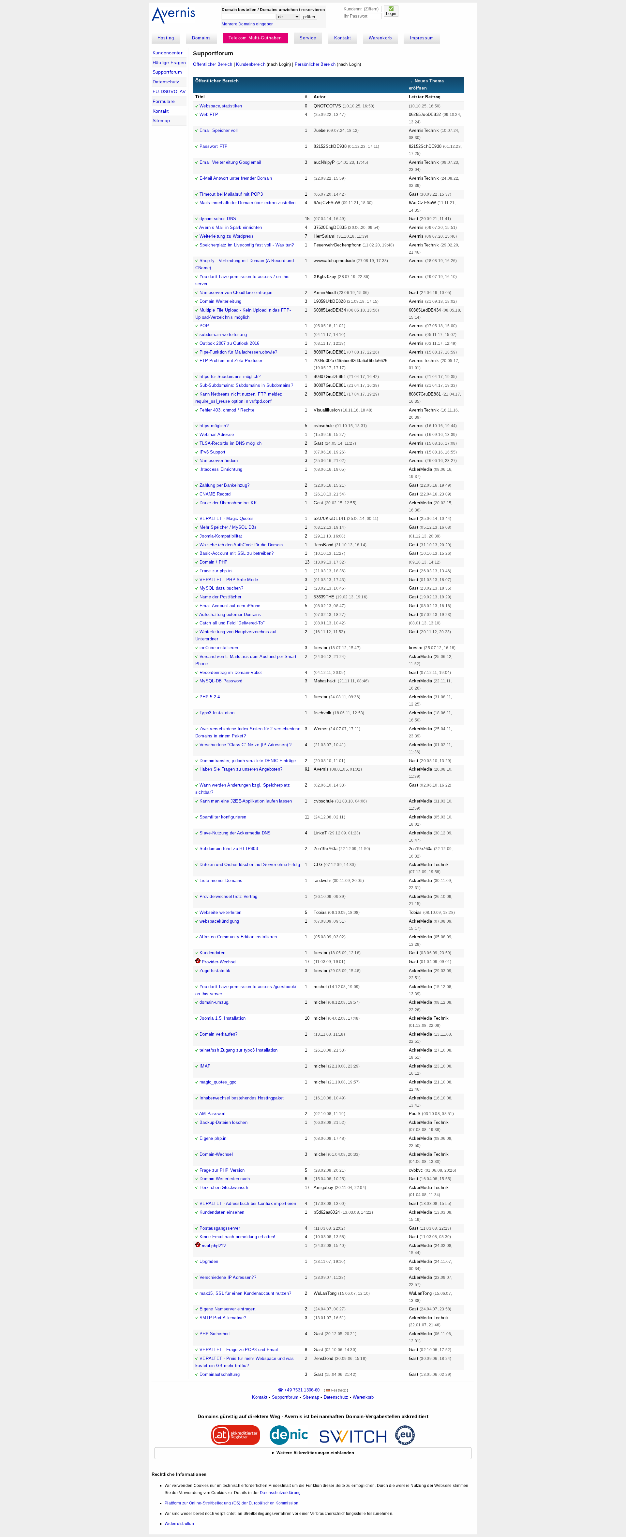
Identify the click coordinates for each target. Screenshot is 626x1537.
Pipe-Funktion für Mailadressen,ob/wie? (238, 352)
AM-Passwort (212, 1113)
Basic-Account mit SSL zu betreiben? (237, 553)
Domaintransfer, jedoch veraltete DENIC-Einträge (248, 760)
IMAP (205, 1066)
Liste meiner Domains (221, 880)
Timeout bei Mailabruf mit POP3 (231, 194)
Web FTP (209, 114)
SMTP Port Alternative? (223, 1317)
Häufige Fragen (169, 62)
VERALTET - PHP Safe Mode (229, 579)
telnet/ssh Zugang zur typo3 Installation (238, 1050)
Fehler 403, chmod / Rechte (227, 410)
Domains (201, 37)
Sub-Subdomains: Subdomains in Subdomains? (246, 385)
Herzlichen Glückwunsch (224, 1187)
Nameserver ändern (219, 460)
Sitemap (161, 120)
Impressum (422, 37)
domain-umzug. (215, 1002)
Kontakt (342, 37)
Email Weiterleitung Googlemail (230, 162)
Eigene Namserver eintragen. (228, 1308)
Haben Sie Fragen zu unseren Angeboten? (241, 769)
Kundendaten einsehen (222, 1212)
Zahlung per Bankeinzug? (224, 485)
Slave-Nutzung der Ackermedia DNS (235, 833)
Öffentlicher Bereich (212, 64)
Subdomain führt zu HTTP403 (229, 848)
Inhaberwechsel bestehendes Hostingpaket (242, 1098)
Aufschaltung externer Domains (230, 614)
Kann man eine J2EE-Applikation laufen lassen (246, 801)
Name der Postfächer (220, 596)
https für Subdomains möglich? (230, 376)
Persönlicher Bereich (315, 64)
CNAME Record (215, 494)
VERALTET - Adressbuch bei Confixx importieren (248, 1203)
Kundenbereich (250, 64)
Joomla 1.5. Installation (223, 1018)
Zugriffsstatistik (215, 970)
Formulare (164, 101)
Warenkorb (380, 37)
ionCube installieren (219, 647)
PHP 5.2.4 (210, 696)
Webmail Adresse (217, 434)
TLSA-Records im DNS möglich (230, 443)
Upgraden (209, 1261)
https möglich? (214, 425)
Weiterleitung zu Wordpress (227, 236)
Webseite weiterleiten (220, 912)
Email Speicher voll (219, 130)
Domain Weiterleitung (220, 301)
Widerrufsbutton (179, 1523)
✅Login (391, 11)
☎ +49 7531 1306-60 (299, 1390)
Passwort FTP (214, 146)
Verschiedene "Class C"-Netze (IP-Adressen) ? (245, 744)
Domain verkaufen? (218, 1034)
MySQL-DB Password (221, 680)
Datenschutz (166, 81)
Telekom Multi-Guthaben (255, 37)
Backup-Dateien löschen (223, 1122)
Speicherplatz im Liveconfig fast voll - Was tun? (247, 245)
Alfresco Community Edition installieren (238, 936)
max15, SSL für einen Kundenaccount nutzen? (245, 1293)
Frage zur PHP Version (222, 1170)
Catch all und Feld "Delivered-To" (232, 623)
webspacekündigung (219, 921)
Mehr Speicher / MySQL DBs (228, 527)
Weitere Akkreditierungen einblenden (315, 1452)
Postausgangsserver (220, 1228)
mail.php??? (214, 1245)
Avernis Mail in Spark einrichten (230, 227)
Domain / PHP (214, 562)
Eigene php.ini (214, 1138)
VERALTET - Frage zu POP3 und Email (239, 1349)
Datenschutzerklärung (280, 1492)
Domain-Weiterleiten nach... (227, 1178)
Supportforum (167, 72)
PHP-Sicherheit (215, 1333)
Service (308, 37)
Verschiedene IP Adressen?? (228, 1277)
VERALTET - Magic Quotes (227, 518)
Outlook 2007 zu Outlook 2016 (229, 343)
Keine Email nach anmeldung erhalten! (237, 1236)
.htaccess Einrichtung (221, 469)
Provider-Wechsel (219, 961)
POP (204, 325)
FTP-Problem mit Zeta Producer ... (234, 360)
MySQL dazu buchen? (221, 588)
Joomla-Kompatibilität (221, 536)
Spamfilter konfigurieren (223, 817)
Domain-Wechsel (216, 1154)
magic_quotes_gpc (218, 1082)
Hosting (165, 37)
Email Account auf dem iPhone (230, 605)
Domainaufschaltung (220, 1374)
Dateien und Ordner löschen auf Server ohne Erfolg (250, 864)
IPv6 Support (212, 452)
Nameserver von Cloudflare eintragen (236, 292)
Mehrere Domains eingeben (248, 24)
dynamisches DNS (218, 218)
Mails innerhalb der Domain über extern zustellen (247, 202)
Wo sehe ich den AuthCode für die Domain (241, 544)
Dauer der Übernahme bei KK (228, 502)
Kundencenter (168, 52)
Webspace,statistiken (221, 106)
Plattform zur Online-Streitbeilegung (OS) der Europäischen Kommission (231, 1503)
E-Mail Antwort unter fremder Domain (236, 178)
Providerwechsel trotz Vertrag (229, 896)
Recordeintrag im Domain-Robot (231, 672)
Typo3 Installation (217, 712)
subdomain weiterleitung (223, 334)
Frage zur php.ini (216, 570)
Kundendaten (212, 952)
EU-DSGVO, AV (169, 91)
